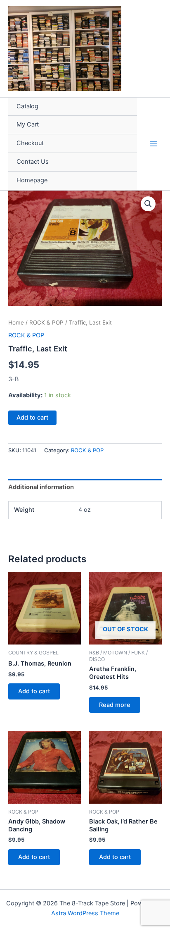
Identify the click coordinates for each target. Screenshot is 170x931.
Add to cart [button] (34, 691)
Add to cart (32, 417)
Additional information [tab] (41, 487)
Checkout (30, 143)
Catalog (27, 106)
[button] (148, 203)
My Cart (28, 124)
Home (16, 322)
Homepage (32, 180)
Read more (114, 705)
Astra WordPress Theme (85, 913)
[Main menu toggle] (153, 143)
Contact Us (33, 161)
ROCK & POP (46, 322)
